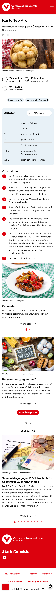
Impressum (46, 573)
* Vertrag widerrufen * (37, 581)
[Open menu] (5, 587)
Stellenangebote (12, 573)
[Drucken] (3, 35)
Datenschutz (31, 573)
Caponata (8, 306)
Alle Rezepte (26, 412)
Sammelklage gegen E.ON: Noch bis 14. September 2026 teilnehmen (27, 480)
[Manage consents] (50, 586)
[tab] (26, 329)
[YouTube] (4, 557)
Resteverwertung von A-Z (19, 379)
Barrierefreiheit (14, 581)
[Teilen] (8, 35)
